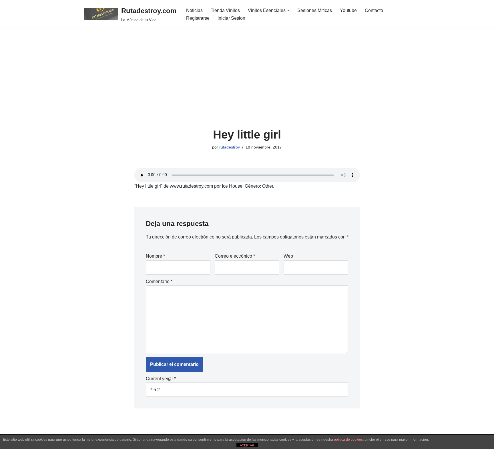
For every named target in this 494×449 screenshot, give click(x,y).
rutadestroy (229, 147)
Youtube (348, 10)
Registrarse (198, 18)
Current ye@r (161, 378)
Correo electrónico (235, 256)
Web (288, 256)
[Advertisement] (247, 85)
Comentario (159, 281)
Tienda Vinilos (225, 10)
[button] (288, 10)
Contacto (374, 10)
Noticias (194, 10)
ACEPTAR (247, 445)
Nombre (155, 256)
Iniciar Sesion (231, 18)
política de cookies (348, 440)
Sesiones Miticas (314, 10)
